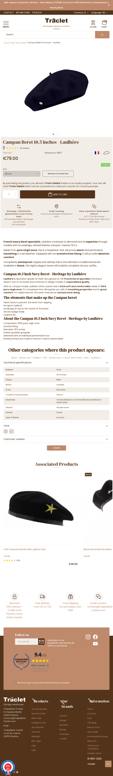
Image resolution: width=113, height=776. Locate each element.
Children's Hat (38, 722)
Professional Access (97, 736)
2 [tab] (55, 134)
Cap (33, 745)
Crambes (64, 734)
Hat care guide (18, 224)
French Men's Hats (72, 357)
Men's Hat (36, 718)
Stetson (63, 715)
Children (37, 357)
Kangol (62, 720)
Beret (14, 357)
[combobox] (21, 174)
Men (86, 357)
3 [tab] (57, 134)
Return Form (23, 12)
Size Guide (92, 731)
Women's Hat (38, 713)
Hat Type (36, 741)
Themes (35, 731)
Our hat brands (39, 709)
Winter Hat (24, 357)
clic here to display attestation (84, 682)
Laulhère (95, 357)
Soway (62, 729)
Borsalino (64, 724)
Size (5, 169)
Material (35, 736)
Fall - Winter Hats (52, 357)
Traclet (7, 152)
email (101, 216)
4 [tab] (59, 134)
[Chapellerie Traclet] (56, 20)
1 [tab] (53, 134)
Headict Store (94, 753)
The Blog (37, 12)
